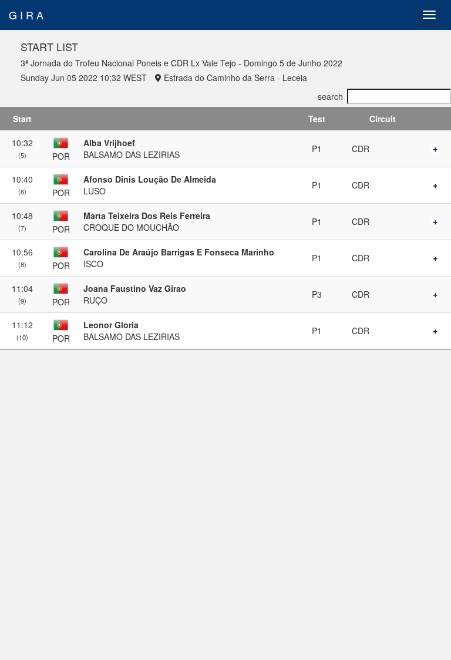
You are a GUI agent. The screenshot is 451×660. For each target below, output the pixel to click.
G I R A (26, 14)
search (330, 96)
